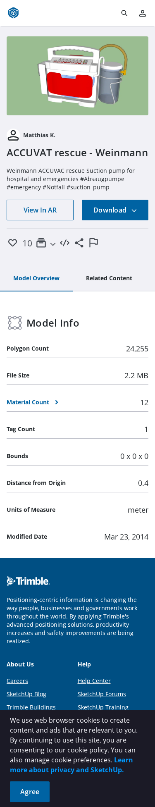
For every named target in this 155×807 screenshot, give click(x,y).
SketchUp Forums (102, 694)
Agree (29, 791)
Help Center (94, 681)
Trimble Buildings (31, 707)
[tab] (36, 278)
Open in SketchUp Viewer (77, 75)
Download (110, 210)
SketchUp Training (103, 707)
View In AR (40, 210)
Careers (17, 681)
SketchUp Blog (26, 694)
